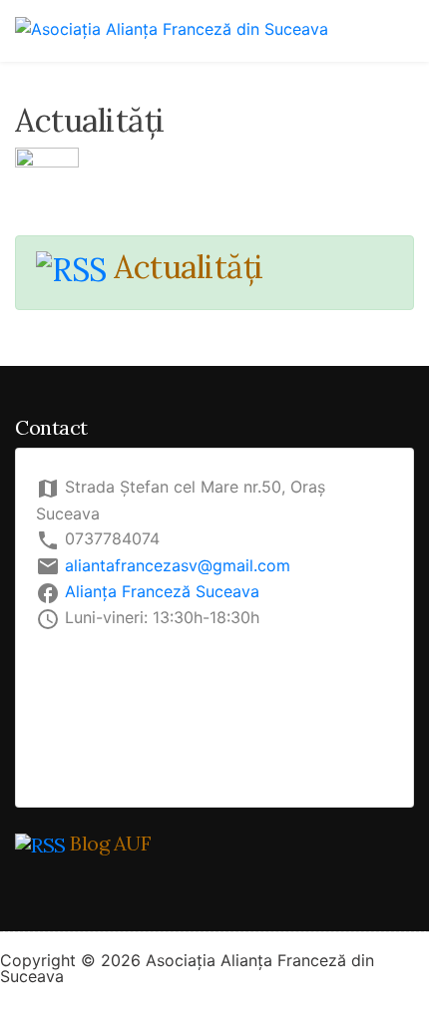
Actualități (188, 266)
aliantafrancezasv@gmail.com (177, 565)
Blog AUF (110, 843)
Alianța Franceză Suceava (162, 591)
